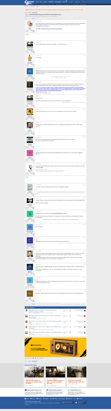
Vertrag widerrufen (42, 403)
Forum (64, 1)
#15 (85, 224)
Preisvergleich (58, 1)
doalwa (82, 311)
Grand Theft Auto (44, 324)
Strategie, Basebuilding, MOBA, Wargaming (46, 329)
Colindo (81, 316)
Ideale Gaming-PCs (68, 4)
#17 (85, 251)
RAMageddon (43, 4)
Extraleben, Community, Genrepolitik (46, 312)
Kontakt (31, 403)
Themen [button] (45, 1)
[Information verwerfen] (85, 10)
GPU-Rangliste (76, 4)
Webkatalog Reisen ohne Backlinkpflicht (50, 219)
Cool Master (81, 327)
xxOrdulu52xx (80, 322)
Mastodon (70, 398)
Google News (54, 398)
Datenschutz (27, 404)
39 (27, 385)
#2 (85, 42)
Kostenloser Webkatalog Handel (63, 219)
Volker (30, 318)
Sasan (27, 16)
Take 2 (77, 23)
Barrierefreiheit (57, 403)
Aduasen (81, 333)
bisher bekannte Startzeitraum (44, 23)
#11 (85, 163)
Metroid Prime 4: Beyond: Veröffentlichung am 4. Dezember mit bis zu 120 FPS (43, 310)
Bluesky (40, 398)
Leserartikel (32, 6)
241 (49, 385)
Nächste (33, 18)
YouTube (80, 398)
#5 (85, 81)
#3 (85, 55)
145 (70, 383)
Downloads (51, 1)
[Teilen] (83, 21)
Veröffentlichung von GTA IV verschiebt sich (51, 28)
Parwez (30, 329)
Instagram (62, 398)
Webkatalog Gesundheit (74, 219)
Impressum (27, 403)
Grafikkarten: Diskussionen (41, 318)
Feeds (27, 398)
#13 (85, 198)
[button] (29, 6)
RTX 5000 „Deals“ (51, 4)
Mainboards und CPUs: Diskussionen (43, 335)
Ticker (37, 1)
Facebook (46, 398)
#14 (85, 211)
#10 (85, 150)
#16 (85, 237)
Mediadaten (36, 403)
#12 (85, 184)
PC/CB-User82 (31, 324)
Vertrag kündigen (50, 403)
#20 (85, 291)
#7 (85, 109)
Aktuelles (26, 6)
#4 (85, 68)
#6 (85, 95)
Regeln (37, 6)
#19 (85, 277)
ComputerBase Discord (75, 9)
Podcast (38, 4)
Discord (33, 398)
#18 (85, 264)
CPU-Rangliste (83, 4)
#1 (85, 21)
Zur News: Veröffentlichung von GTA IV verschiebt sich (47, 16)
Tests (41, 1)
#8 (85, 122)
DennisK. (30, 312)
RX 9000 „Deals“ (60, 4)
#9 (85, 137)
